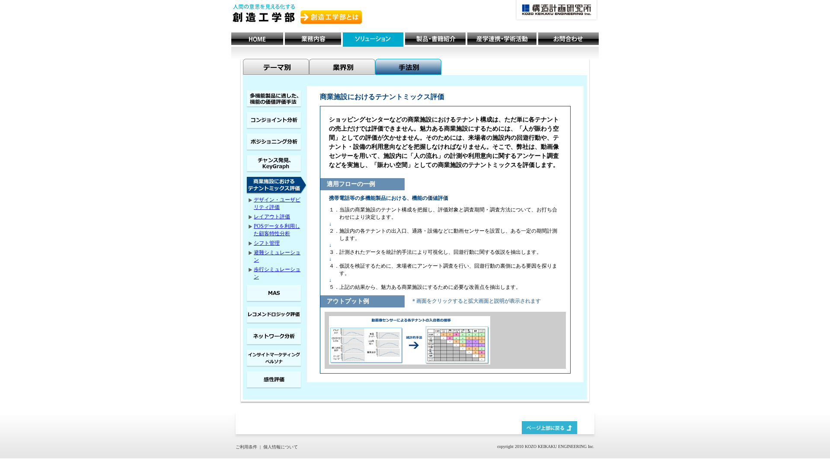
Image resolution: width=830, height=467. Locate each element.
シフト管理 (267, 243)
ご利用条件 (246, 447)
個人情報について (280, 447)
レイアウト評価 (272, 217)
